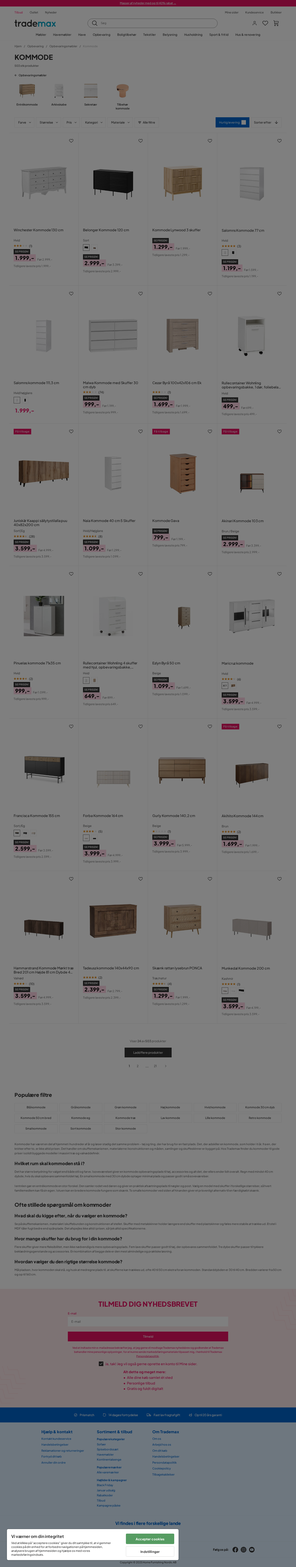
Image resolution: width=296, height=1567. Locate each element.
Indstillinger (150, 1551)
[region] (93, 1544)
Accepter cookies (150, 1539)
